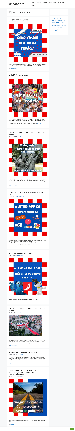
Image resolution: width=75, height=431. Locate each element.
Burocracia (45, 2)
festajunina (55, 25)
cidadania (60, 20)
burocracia (58, 18)
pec (62, 27)
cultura (63, 22)
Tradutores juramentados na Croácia (24, 352)
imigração (60, 25)
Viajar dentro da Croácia (19, 20)
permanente (53, 29)
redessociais (55, 30)
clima (64, 20)
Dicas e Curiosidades (52, 2)
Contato (33, 5)
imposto (65, 25)
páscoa (60, 29)
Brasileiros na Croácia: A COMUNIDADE (16, 4)
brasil (53, 18)
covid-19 (58, 22)
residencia (60, 30)
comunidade (53, 22)
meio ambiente (54, 27)
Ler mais (39, 123)
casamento (55, 20)
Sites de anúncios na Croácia (21, 253)
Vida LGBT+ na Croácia (18, 75)
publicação (56, 29)
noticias (59, 27)
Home (33, 2)
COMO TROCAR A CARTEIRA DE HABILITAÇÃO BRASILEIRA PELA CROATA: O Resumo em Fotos (27, 372)
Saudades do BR (61, 2)
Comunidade (38, 2)
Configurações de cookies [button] (64, 428)
